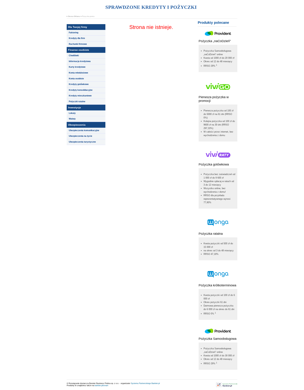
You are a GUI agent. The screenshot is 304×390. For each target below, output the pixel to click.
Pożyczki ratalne (77, 101)
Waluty (72, 119)
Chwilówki (74, 55)
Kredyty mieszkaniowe (80, 95)
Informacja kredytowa (80, 61)
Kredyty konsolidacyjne (81, 90)
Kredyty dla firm (77, 38)
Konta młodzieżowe (78, 73)
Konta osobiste (76, 78)
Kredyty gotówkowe (79, 84)
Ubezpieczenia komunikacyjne (84, 130)
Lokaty (72, 113)
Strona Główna (74, 16)
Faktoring (73, 32)
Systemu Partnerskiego (141, 383)
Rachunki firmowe (78, 44)
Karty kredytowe (77, 67)
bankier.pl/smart (101, 385)
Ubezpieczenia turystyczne (82, 142)
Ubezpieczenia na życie (80, 136)
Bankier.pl (155, 383)
